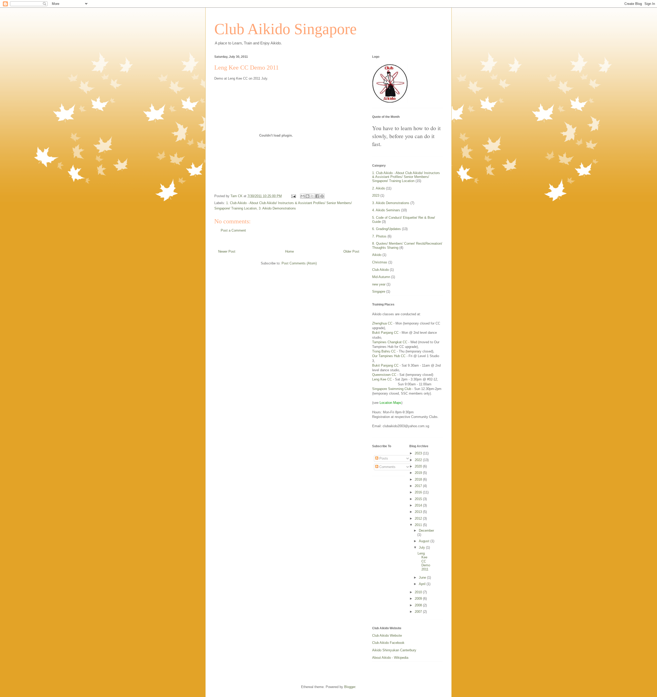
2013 (419, 512)
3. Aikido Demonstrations (277, 208)
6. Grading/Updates (386, 229)
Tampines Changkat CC (389, 342)
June (423, 577)
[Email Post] (293, 196)
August (424, 541)
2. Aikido (378, 188)
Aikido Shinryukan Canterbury (394, 650)
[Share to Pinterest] (322, 196)
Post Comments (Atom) (299, 263)
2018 (419, 479)
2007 (419, 612)
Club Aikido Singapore (285, 29)
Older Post (351, 251)
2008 (419, 605)
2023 (375, 195)
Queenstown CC (384, 375)
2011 (419, 525)
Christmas (379, 262)
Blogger (349, 687)
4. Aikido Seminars (386, 210)
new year (378, 284)
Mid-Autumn (381, 277)
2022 (419, 460)
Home (289, 251)
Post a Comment (233, 230)
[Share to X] (312, 196)
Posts (383, 458)
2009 (419, 598)
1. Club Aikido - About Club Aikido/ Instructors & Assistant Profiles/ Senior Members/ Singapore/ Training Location (406, 177)
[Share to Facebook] (317, 196)
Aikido (376, 255)
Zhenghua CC (382, 323)
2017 (419, 486)
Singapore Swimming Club (391, 389)
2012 (419, 518)
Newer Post (226, 251)
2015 (419, 499)
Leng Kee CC (382, 379)
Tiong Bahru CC (384, 351)
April (423, 584)
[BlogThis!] (307, 196)
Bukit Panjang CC (385, 333)
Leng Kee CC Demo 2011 (424, 561)
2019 (419, 473)
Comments (386, 467)
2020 (419, 466)
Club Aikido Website (387, 635)
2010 (419, 592)
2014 (419, 505)
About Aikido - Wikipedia (390, 658)
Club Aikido (380, 270)
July (422, 547)
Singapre (378, 291)
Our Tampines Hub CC (388, 356)
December (426, 530)
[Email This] (302, 196)
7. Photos (379, 236)
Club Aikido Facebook (388, 643)
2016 (419, 492)
